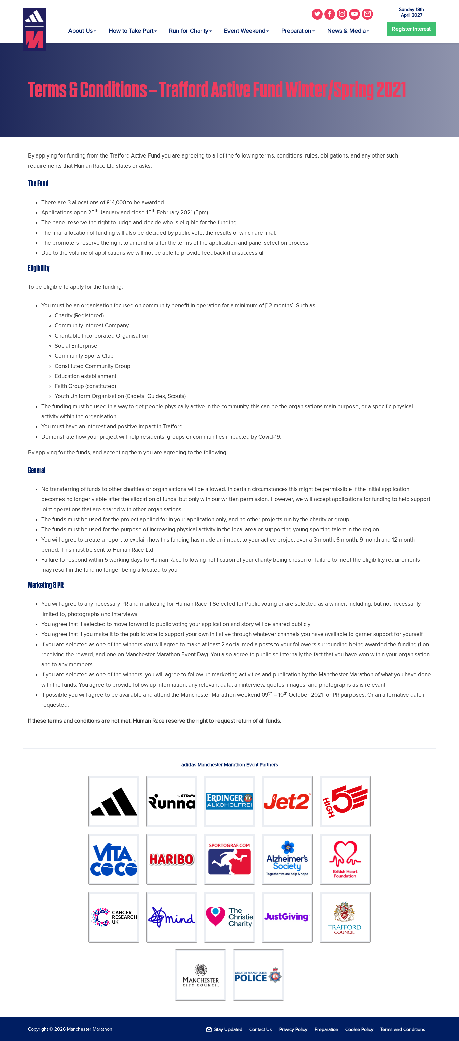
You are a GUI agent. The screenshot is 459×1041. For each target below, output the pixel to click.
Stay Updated (228, 1029)
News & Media (346, 30)
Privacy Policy (293, 1029)
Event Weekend (244, 30)
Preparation (296, 30)
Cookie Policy (359, 1029)
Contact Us (260, 1029)
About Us (80, 30)
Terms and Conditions (402, 1029)
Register (411, 29)
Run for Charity (188, 30)
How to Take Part (131, 30)
